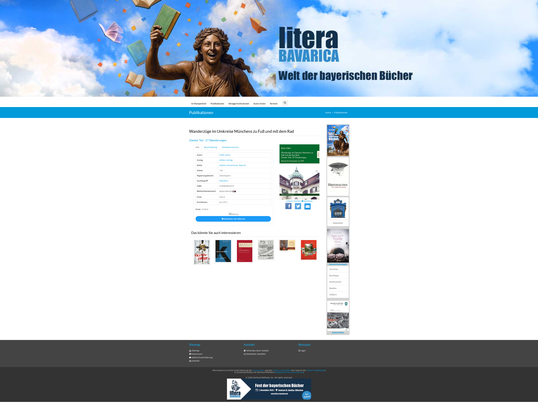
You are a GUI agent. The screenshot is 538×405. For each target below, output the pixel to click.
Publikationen (217, 103)
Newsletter (338, 223)
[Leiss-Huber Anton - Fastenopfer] (201, 252)
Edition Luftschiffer (282, 370)
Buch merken (294, 201)
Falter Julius (224, 155)
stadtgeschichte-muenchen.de (289, 372)
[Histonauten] (338, 140)
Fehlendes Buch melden (257, 350)
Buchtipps (334, 275)
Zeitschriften (338, 332)
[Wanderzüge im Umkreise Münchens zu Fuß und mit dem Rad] (307, 206)
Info (197, 147)
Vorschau (333, 269)
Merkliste (308, 201)
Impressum (196, 354)
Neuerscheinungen (338, 264)
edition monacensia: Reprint (232, 165)
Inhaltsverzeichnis (230, 147)
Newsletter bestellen (256, 354)
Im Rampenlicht (198, 103)
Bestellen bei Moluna (234, 218)
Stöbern (333, 294)
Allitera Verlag (226, 160)
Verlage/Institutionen (238, 103)
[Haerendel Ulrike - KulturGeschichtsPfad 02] (223, 251)
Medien (333, 288)
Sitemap (195, 350)
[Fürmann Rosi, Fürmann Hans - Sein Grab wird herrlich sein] (287, 245)
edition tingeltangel (316, 370)
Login (303, 350)
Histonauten (258, 370)
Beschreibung (210, 147)
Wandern (223, 180)
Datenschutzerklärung (202, 357)
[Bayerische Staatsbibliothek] (234, 191)
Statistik (195, 360)
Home (328, 112)
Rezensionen (335, 281)
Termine (273, 103)
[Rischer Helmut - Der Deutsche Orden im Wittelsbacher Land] (265, 249)
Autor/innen (259, 103)
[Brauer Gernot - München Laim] (308, 249)
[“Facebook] (288, 206)
